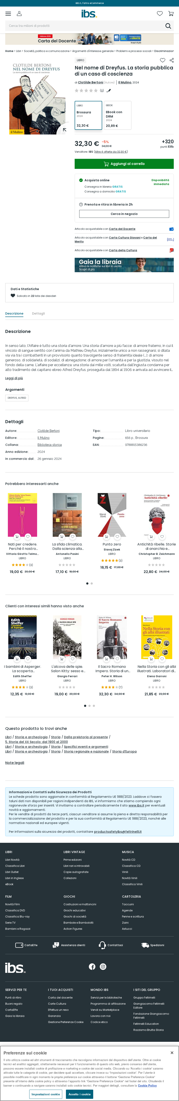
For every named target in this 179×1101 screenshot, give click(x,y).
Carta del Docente (122, 229)
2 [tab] (92, 584)
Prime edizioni (73, 860)
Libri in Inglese (14, 878)
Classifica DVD (15, 910)
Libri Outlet (12, 872)
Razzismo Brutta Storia (148, 1030)
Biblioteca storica (50, 445)
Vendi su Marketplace (105, 1010)
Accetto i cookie (80, 1094)
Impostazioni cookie (46, 1094)
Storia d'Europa (124, 751)
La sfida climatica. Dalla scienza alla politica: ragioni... (67, 546)
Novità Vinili (129, 878)
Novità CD (128, 860)
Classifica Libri (15, 866)
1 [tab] (37, 131)
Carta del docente (60, 997)
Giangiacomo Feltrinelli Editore (148, 1005)
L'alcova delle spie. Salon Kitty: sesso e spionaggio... (67, 669)
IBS (91, 152)
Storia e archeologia (31, 737)
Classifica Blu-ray (17, 916)
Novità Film (12, 904)
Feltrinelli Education (146, 1024)
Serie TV (10, 922)
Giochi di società (75, 916)
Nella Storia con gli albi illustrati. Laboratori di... (156, 669)
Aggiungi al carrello (127, 163)
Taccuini (128, 904)
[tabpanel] (37, 96)
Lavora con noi (100, 1016)
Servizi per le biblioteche (106, 997)
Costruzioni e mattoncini (80, 904)
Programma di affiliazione (108, 1004)
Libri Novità (12, 860)
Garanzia (54, 1016)
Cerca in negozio (124, 214)
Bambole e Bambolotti (78, 922)
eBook (9, 884)
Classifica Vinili (132, 884)
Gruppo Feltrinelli (144, 997)
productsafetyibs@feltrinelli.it (118, 831)
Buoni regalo (13, 1004)
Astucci (127, 929)
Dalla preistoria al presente (86, 737)
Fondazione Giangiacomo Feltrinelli (151, 1016)
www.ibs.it (136, 805)
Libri (8, 737)
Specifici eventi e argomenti (86, 746)
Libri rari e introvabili (77, 866)
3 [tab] (94, 706)
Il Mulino (124, 82)
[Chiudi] (172, 1053)
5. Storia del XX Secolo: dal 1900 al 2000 (36, 742)
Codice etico (99, 1022)
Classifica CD (131, 866)
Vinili (125, 872)
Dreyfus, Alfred (17, 398)
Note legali (14, 762)
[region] (89, 1073)
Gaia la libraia (14, 1016)
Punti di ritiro (13, 997)
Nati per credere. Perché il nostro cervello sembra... (22, 546)
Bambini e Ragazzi (17, 929)
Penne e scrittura (133, 916)
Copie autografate (76, 872)
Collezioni (70, 878)
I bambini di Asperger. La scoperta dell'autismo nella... (22, 669)
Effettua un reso (58, 1010)
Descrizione (14, 313)
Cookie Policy (147, 1085)
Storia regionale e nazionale (86, 751)
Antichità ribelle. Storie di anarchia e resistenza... (156, 546)
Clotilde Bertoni (90, 82)
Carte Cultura (57, 1004)
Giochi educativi (75, 910)
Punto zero (112, 544)
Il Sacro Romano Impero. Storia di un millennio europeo (111, 669)
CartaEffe (11, 1010)
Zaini (125, 922)
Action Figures (73, 929)
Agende (127, 910)
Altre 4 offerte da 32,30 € (111, 152)
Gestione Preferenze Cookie (65, 1022)
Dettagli (38, 313)
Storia (55, 737)
